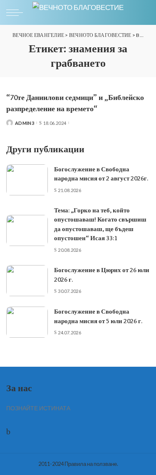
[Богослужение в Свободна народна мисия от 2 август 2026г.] (27, 179)
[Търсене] (142, 12)
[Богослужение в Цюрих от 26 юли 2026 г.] (27, 280)
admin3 (24, 123)
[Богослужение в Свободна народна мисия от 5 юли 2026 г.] (27, 322)
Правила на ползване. (91, 463)
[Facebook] (8, 431)
